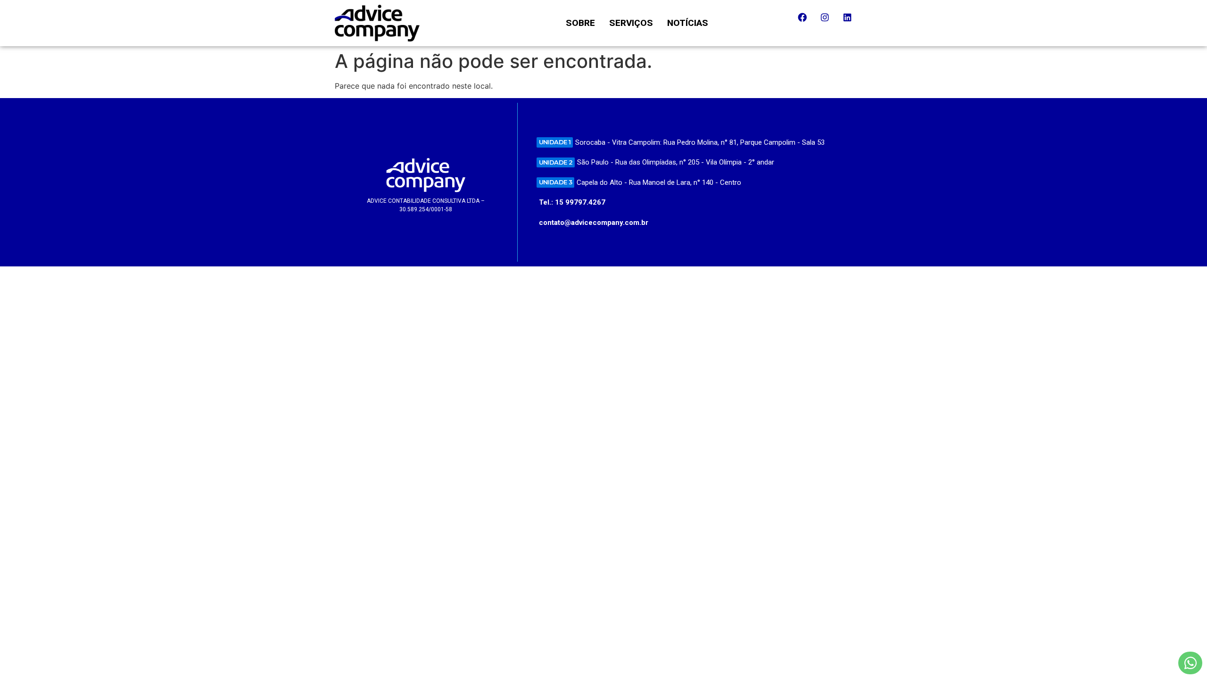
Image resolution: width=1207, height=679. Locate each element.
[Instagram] (829, 22)
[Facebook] (807, 22)
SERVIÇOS (631, 22)
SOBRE (580, 22)
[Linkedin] (852, 22)
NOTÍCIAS (687, 22)
